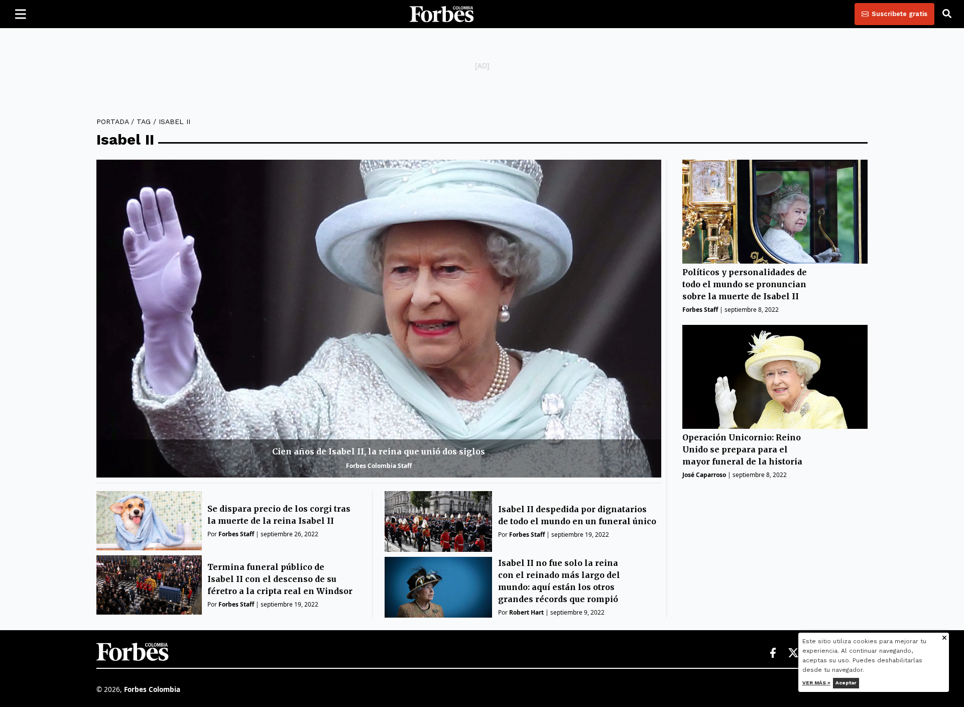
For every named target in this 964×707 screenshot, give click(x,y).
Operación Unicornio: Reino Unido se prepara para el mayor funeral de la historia (742, 449)
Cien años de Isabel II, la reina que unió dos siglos (378, 451)
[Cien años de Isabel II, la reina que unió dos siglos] (378, 319)
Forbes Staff (236, 534)
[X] (794, 653)
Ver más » (816, 682)
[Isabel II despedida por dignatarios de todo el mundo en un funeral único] (439, 521)
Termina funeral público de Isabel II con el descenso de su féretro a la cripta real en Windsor (279, 579)
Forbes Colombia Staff (379, 465)
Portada (112, 121)
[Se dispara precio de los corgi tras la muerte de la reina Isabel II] (149, 520)
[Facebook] (773, 653)
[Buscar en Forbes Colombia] (946, 14)
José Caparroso (704, 474)
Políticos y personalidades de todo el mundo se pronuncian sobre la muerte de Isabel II (744, 285)
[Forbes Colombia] (442, 14)
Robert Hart (526, 612)
